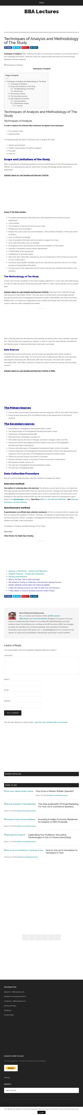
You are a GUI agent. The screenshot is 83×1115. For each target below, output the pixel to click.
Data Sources (18, 91)
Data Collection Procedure (19, 99)
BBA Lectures (41, 11)
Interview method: (20, 101)
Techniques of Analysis (18, 84)
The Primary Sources (17, 94)
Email (6, 690)
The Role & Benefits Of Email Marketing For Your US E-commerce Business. (58, 805)
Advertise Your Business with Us (15, 996)
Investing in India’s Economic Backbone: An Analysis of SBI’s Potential (58, 820)
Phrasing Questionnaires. (17, 577)
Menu (41, 3)
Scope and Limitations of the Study (22, 86)
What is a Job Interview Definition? (53, 499)
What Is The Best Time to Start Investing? (24, 579)
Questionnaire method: (21, 103)
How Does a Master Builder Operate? (55, 791)
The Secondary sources (18, 96)
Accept (41, 1112)
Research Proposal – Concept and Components (26, 574)
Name (7, 679)
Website (7, 701)
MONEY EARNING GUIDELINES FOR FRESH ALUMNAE (29, 585)
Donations (7, 1010)
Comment (8, 655)
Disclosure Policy (10, 1006)
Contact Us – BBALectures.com (15, 1001)
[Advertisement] (43, 23)
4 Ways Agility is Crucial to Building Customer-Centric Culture (31, 591)
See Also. (20, 106)
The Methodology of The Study (24, 89)
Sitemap (7, 1077)
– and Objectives (27, 571)
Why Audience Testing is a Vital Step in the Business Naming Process (34, 582)
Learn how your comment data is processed (50, 722)
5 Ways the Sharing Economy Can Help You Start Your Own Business (34, 588)
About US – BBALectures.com (14, 992)
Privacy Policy (9, 1015)
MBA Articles (24, 619)
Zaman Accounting (40, 619)
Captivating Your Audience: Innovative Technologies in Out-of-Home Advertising (49, 836)
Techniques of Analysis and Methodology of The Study (26, 81)
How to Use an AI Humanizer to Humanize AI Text (62, 851)
